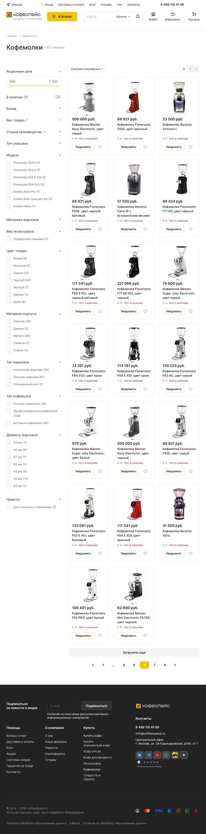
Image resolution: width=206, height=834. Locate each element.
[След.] (175, 665)
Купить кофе (92, 736)
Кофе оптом (92, 751)
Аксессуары (92, 763)
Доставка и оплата (20, 742)
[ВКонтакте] (140, 755)
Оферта (74, 823)
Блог (9, 748)
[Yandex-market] (175, 755)
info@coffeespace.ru (150, 733)
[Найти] (138, 16)
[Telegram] (148, 755)
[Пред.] (93, 665)
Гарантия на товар (19, 766)
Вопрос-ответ (16, 736)
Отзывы (50, 760)
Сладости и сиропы (91, 777)
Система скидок (18, 760)
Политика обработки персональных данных (36, 823)
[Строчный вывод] (190, 69)
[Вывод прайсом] (196, 69)
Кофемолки (91, 769)
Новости (51, 748)
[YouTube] (157, 755)
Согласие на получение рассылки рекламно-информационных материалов (78, 715)
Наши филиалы (56, 742)
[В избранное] (100, 147)
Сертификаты (55, 754)
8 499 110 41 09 (172, 4)
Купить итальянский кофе (96, 743)
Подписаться (96, 706)
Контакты (13, 772)
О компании (54, 728)
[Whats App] (166, 755)
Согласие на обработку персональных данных (115, 823)
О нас (49, 736)
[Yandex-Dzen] (184, 755)
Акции (11, 754)
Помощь (13, 728)
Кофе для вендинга (97, 757)
